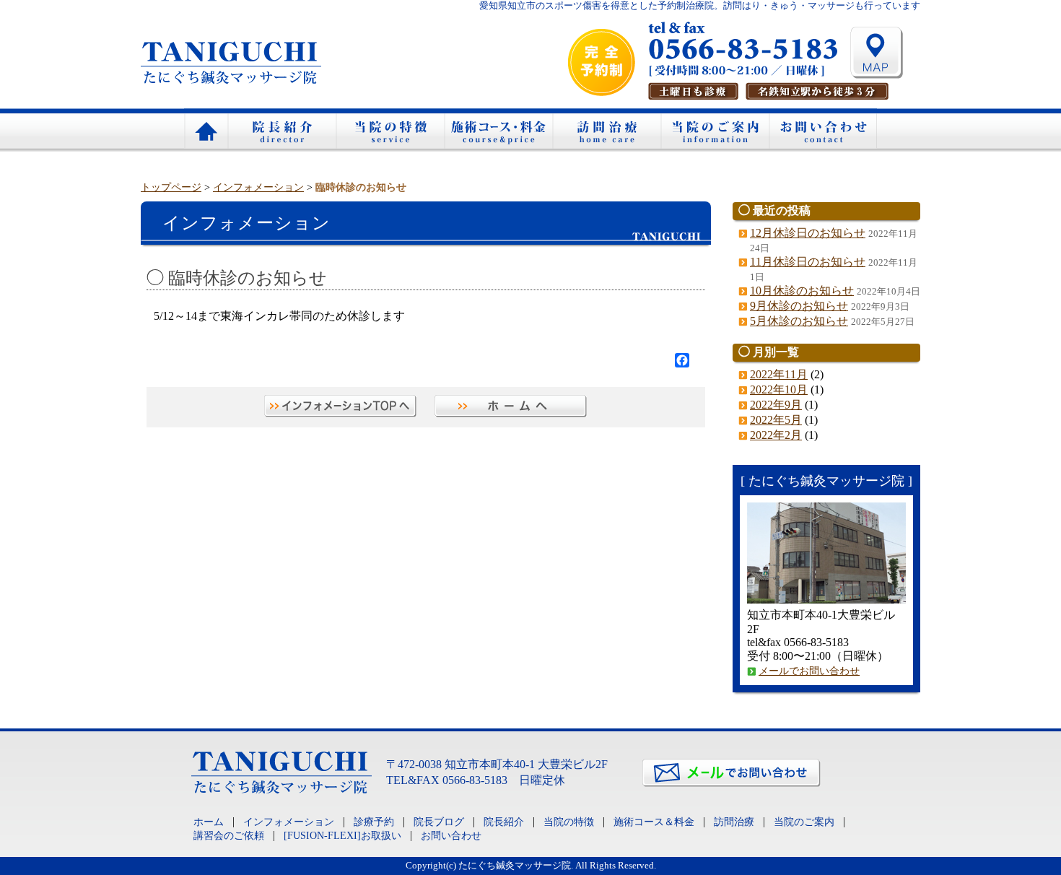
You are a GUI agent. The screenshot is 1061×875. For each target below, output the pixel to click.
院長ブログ (439, 821)
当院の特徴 (390, 130)
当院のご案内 (714, 130)
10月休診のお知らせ (802, 290)
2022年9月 (776, 405)
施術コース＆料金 (498, 130)
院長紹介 (281, 130)
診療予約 (374, 821)
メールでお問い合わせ (809, 670)
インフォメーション (258, 187)
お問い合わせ (823, 130)
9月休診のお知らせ (799, 306)
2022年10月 (779, 389)
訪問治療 (606, 130)
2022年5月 (776, 420)
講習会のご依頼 (228, 835)
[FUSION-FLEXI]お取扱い (342, 835)
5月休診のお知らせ (799, 321)
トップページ (171, 187)
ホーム (205, 130)
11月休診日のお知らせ (807, 262)
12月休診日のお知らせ (807, 233)
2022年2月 (776, 435)
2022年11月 (779, 374)
